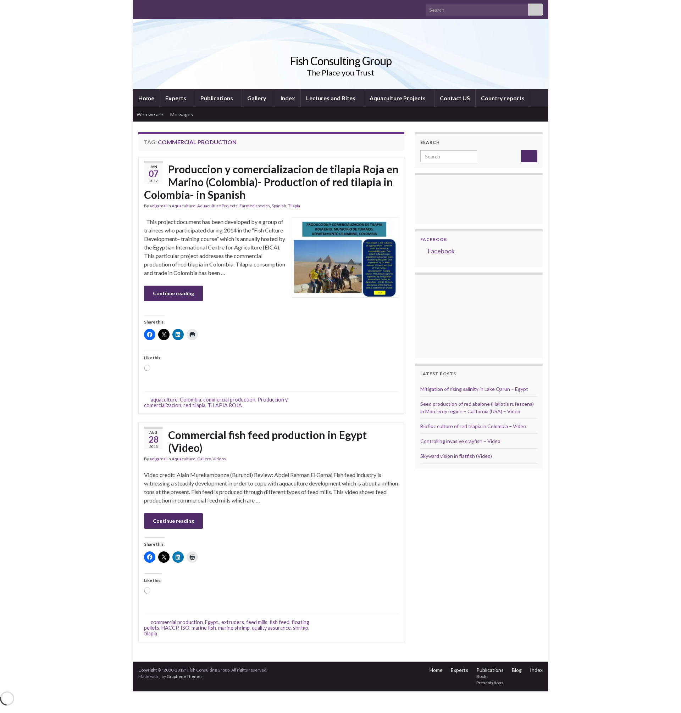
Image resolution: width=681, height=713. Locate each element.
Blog (517, 670)
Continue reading (173, 293)
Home (146, 98)
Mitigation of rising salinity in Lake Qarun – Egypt (474, 389)
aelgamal (158, 205)
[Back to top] (665, 697)
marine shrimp (234, 628)
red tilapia (194, 405)
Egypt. (212, 622)
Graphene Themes (185, 676)
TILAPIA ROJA (224, 405)
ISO (185, 628)
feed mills (256, 622)
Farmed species (254, 205)
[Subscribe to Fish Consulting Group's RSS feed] (141, 7)
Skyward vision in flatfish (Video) (456, 456)
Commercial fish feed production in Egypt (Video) (267, 441)
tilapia (150, 633)
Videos (219, 458)
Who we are (150, 114)
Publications (217, 98)
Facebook (433, 239)
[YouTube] (164, 7)
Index (288, 98)
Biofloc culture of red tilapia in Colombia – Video (473, 426)
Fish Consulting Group (341, 61)
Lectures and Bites (331, 98)
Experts (176, 98)
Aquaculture (183, 205)
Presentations (489, 682)
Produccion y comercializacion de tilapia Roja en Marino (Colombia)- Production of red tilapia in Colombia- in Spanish (271, 182)
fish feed (279, 622)
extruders (232, 622)
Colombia (190, 400)
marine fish (204, 628)
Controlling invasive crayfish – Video (460, 441)
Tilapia (294, 205)
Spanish (279, 205)
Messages (182, 114)
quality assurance (271, 628)
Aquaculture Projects (398, 98)
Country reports (503, 98)
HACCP (169, 628)
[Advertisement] (455, 315)
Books (482, 676)
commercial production (229, 400)
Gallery (257, 98)
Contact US (455, 98)
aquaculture (164, 400)
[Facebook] (153, 7)
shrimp (300, 628)
